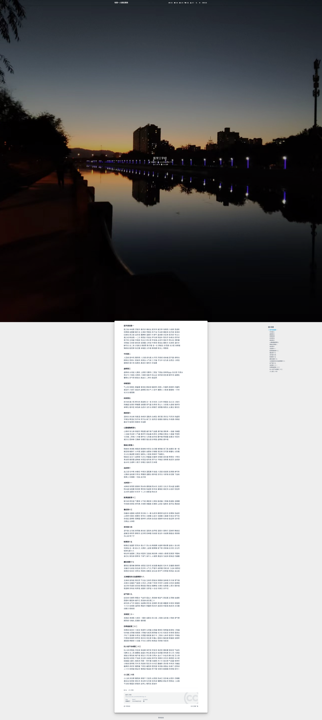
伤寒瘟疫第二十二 (275, 367)
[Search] (196, 2)
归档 (176, 2)
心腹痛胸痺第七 (274, 342)
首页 (171, 2)
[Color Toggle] (199, 2)
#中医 (132, 690)
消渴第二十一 (273, 365)
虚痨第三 (272, 334)
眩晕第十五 (273, 357)
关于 (192, 2)
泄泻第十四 (273, 355)
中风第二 (272, 332)
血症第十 (272, 346)
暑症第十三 (273, 353)
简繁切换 (204, 2)
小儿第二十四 (273, 371)
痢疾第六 (272, 340)
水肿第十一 (273, 348)
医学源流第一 (273, 330)
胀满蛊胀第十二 (274, 350)
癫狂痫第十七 (273, 359)
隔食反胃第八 (273, 344)
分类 (182, 2)
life (126, 690)
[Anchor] (123, 326)
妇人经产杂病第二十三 (276, 369)
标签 (187, 2)
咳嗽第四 (272, 336)
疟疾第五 (272, 338)
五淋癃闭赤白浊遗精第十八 (277, 361)
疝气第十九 (273, 363)
